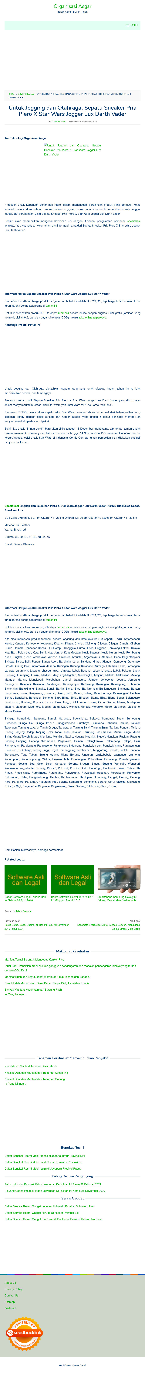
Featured (10, 1308)
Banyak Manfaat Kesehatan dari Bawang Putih (33, 989)
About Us (10, 1282)
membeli (63, 313)
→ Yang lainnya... (15, 994)
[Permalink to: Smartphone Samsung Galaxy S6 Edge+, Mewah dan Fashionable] (119, 879)
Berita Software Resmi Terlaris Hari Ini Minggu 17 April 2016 (72, 898)
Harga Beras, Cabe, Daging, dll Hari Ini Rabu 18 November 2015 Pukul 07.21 (37, 924)
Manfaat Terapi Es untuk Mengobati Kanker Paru (34, 959)
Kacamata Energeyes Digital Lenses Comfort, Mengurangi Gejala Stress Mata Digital (108, 924)
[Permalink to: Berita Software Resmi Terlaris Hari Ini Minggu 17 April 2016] (72, 879)
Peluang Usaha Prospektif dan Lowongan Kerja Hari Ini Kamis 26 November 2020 (55, 1191)
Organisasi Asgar (72, 6)
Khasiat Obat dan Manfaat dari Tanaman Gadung (35, 1079)
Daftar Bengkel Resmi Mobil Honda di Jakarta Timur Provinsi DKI (45, 1156)
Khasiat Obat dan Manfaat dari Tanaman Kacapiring (36, 1072)
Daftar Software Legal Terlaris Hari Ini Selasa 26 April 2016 (25, 898)
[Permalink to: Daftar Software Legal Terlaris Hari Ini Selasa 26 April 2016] (26, 879)
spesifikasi (133, 221)
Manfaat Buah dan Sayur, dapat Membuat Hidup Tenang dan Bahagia (47, 977)
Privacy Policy (13, 1289)
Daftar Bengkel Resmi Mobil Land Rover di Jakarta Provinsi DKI (44, 1162)
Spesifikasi (12, 506)
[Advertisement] (72, 60)
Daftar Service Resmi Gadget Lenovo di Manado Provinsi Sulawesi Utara (50, 1206)
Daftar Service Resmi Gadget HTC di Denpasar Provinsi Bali (42, 1213)
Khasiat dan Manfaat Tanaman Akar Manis (31, 1066)
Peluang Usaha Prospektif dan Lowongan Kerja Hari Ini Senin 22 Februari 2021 (53, 1184)
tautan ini (51, 305)
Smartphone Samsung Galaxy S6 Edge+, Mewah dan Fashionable (117, 898)
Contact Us (12, 1295)
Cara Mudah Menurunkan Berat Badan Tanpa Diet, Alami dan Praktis (47, 983)
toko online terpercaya (92, 317)
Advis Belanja (23, 911)
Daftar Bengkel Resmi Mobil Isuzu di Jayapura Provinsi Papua (43, 1168)
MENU (134, 25)
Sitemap (10, 1302)
